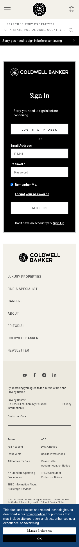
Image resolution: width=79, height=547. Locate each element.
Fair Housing (15, 446)
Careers (15, 301)
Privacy (67, 404)
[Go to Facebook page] (34, 375)
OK (39, 538)
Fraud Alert (14, 454)
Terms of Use (53, 388)
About (13, 313)
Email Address (21, 145)
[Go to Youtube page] (25, 375)
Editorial (16, 326)
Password (18, 164)
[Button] (71, 9)
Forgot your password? (32, 194)
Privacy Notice (16, 392)
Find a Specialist (23, 289)
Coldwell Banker (23, 338)
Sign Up (58, 223)
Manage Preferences (39, 530)
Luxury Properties (24, 276)
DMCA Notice (49, 446)
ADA (43, 439)
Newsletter (18, 350)
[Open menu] (7, 9)
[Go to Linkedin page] (54, 375)
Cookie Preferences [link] (53, 454)
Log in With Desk (39, 129)
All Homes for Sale (19, 461)
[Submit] (71, 30)
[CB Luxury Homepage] (39, 72)
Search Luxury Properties (30, 24)
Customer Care (17, 416)
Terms (11, 439)
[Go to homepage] (39, 9)
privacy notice (35, 514)
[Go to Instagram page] (44, 375)
